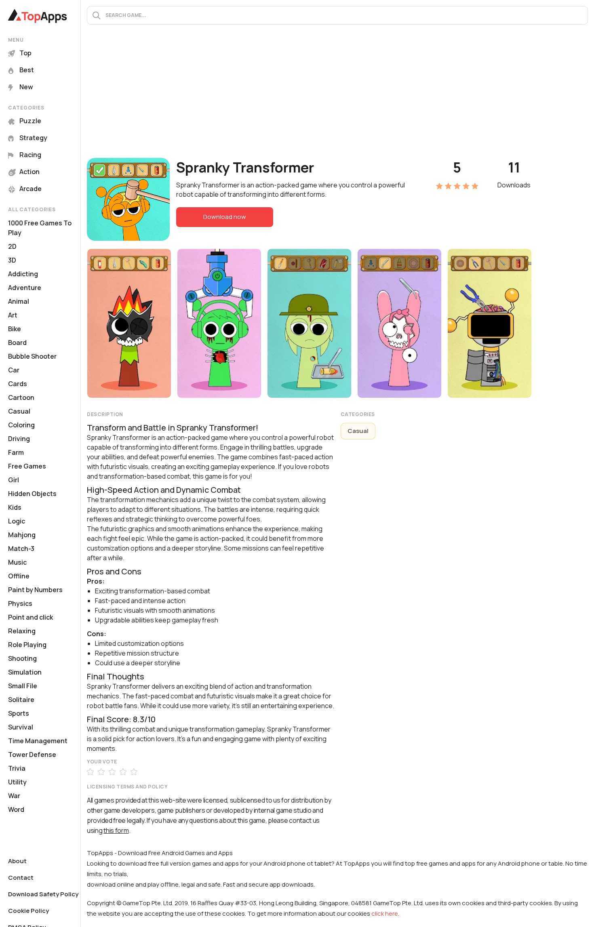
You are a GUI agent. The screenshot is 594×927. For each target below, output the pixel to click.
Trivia (16, 768)
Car (13, 370)
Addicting (23, 273)
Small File (22, 685)
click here (384, 913)
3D (12, 260)
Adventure (24, 287)
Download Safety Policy (43, 894)
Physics (20, 603)
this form (115, 830)
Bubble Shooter (32, 356)
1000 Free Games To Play (40, 228)
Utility (17, 782)
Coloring (21, 424)
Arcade (30, 188)
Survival (20, 727)
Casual (19, 411)
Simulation (25, 672)
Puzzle (30, 120)
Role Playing (27, 644)
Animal (18, 301)
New (26, 86)
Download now (224, 216)
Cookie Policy (28, 910)
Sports (18, 713)
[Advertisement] (337, 97)
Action (29, 171)
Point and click (30, 617)
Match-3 (21, 548)
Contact (21, 877)
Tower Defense (32, 754)
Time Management (37, 740)
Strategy (33, 137)
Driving (19, 438)
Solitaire (21, 699)
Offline (18, 576)
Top (25, 52)
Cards (17, 383)
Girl (13, 479)
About (17, 861)
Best (26, 69)
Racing (30, 154)
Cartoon (21, 397)
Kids (14, 507)
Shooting (22, 658)
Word (16, 809)
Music (17, 562)
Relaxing (22, 630)
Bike (14, 328)
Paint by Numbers (35, 589)
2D (12, 246)
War (14, 795)
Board (17, 342)
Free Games (27, 466)
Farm (16, 452)
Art (12, 315)
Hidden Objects (32, 493)
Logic (16, 521)
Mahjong (22, 534)
